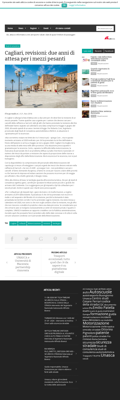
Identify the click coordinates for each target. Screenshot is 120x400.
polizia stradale (99, 336)
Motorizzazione (34, 223)
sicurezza (89, 342)
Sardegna (56, 223)
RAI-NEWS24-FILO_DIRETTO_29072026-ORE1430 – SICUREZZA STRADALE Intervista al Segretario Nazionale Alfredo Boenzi (59, 354)
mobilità (108, 320)
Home (10, 28)
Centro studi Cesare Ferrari (96, 299)
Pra (108, 336)
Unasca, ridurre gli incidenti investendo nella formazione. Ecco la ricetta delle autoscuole (58, 382)
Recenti (98, 51)
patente (102, 332)
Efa (90, 308)
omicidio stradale (92, 329)
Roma (95, 339)
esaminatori (108, 311)
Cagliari (13, 223)
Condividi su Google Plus (41, 239)
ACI (84, 289)
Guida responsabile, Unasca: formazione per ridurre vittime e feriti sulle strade (57, 369)
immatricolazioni (91, 317)
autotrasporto (91, 295)
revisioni (46, 223)
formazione (99, 313)
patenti (87, 336)
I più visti (87, 51)
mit (102, 320)
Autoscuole (100, 292)
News (19, 29)
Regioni (32, 29)
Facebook (109, 51)
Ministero (94, 320)
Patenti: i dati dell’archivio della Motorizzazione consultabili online (101, 59)
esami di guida (96, 311)
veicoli (85, 358)
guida (112, 314)
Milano (86, 320)
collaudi (22, 223)
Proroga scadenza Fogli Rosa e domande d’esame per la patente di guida (103, 81)
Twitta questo (26, 239)
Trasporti (87, 355)
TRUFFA (96, 355)
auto (86, 292)
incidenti (106, 317)
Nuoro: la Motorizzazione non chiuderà (101, 102)
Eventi (44, 29)
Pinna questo (55, 239)
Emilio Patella (103, 307)
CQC (101, 304)
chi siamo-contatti (62, 28)
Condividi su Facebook (12, 239)
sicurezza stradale (97, 344)
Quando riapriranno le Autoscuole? (100, 69)
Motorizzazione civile (95, 326)
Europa (86, 314)
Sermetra (102, 339)
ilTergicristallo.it (11, 113)
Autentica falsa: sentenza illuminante (101, 112)
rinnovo (87, 339)
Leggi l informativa (77, 5)
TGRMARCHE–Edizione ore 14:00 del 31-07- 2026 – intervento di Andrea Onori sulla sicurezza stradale (59, 321)
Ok (64, 5)
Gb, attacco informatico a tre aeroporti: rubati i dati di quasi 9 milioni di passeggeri (40, 34)
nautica (110, 326)
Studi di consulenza (12, 46)
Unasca (108, 355)
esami (86, 310)
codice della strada (96, 302)
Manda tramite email (70, 239)
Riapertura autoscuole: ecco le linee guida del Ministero (102, 92)
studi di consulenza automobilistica (98, 350)
